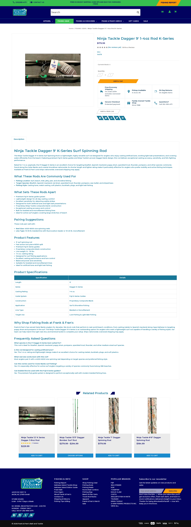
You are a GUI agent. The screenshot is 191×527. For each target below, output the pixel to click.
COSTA (114, 494)
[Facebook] (100, 118)
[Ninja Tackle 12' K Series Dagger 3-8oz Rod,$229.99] (37, 416)
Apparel (85, 499)
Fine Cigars (58, 492)
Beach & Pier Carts (90, 494)
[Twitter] (117, 118)
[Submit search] (138, 12)
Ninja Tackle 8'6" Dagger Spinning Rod (149, 438)
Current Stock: (104, 64)
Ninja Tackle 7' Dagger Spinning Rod (109, 438)
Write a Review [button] (128, 47)
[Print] (111, 118)
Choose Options (75, 456)
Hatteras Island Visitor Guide (65, 487)
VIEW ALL (115, 506)
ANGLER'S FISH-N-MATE (120, 497)
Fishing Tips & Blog (62, 501)
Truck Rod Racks (89, 497)
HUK (112, 487)
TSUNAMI (114, 499)
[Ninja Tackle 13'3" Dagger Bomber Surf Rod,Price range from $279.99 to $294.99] (75, 416)
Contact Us (58, 497)
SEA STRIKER (116, 485)
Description (19, 139)
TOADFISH (115, 490)
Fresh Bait (58, 490)
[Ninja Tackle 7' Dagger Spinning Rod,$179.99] (114, 416)
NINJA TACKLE (116, 501)
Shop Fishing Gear (90, 483)
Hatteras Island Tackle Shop (65, 485)
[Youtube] (31, 515)
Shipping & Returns (62, 499)
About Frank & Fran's (62, 494)
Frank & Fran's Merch (91, 501)
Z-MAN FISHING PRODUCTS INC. (124, 504)
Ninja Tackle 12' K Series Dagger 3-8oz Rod (33, 438)
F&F (112, 483)
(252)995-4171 (21, 2)
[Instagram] (20, 515)
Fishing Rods (87, 485)
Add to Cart (36, 456)
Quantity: (101, 71)
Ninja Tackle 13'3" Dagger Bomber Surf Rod (72, 438)
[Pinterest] (123, 118)
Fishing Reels (87, 487)
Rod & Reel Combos (90, 490)
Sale (84, 504)
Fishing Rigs (87, 492)
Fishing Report (60, 483)
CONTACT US (38, 2)
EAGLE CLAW (116, 492)
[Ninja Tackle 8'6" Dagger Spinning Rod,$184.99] (152, 416)
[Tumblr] (25, 515)
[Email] (106, 118)
